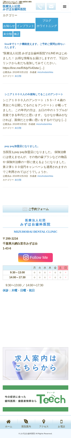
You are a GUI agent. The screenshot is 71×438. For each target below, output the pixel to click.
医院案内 (26, 426)
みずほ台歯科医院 (14, 8)
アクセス (44, 426)
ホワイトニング (47, 25)
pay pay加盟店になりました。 (22, 146)
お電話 (61, 426)
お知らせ (9, 25)
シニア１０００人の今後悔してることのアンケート (34, 94)
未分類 (7, 34)
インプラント (25, 25)
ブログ (46, 20)
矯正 (17, 34)
